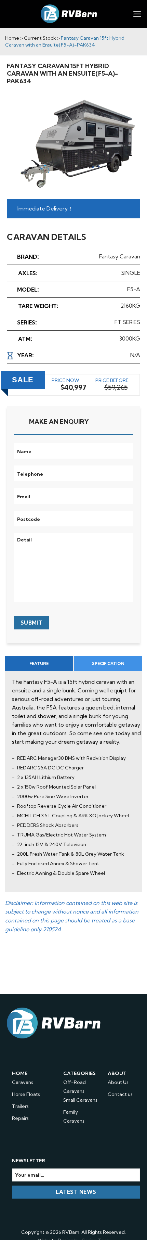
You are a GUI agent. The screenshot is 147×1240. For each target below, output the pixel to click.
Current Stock (40, 38)
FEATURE (39, 663)
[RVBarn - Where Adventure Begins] (69, 13)
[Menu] (137, 14)
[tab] (39, 663)
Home (12, 38)
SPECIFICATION (108, 663)
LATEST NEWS (76, 1192)
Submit (31, 622)
